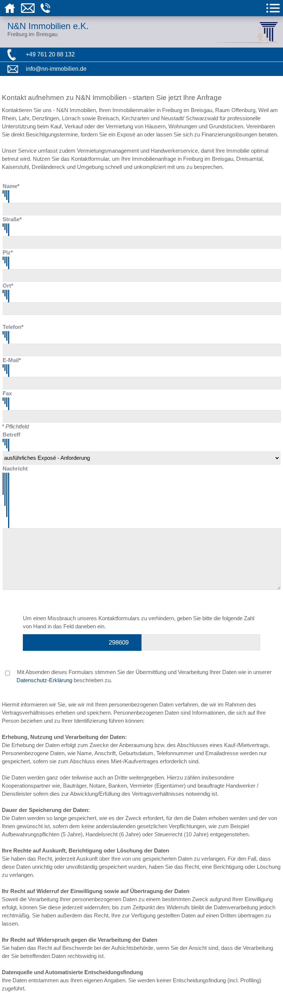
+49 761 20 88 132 (50, 54)
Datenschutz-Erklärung (44, 680)
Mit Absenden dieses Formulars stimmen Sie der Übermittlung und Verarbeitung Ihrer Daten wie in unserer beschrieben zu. (143, 676)
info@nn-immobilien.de (56, 69)
